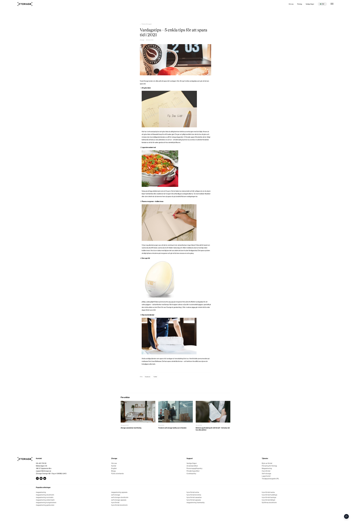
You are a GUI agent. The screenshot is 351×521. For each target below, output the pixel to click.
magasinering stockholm (45, 495)
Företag (299, 4)
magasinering (41, 492)
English (114, 468)
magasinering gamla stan (45, 505)
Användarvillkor (192, 466)
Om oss (291, 4)
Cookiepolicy (191, 473)
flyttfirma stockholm (269, 502)
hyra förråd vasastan (194, 497)
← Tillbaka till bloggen (146, 24)
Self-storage (266, 473)
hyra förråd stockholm (119, 505)
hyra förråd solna (193, 492)
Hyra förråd (266, 471)
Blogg (113, 471)
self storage (115, 495)
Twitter (155, 376)
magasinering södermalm (45, 500)
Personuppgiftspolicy (194, 468)
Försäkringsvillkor (193, 471)
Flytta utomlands (117, 473)
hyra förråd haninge (269, 497)
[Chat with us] (346, 516)
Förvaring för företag (269, 466)
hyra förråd (115, 502)
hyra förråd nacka (268, 492)
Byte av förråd (267, 463)
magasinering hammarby (196, 502)
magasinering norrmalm (44, 497)
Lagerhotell (266, 476)
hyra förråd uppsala (194, 500)
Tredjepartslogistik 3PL (270, 479)
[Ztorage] (25, 4)
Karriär (113, 466)
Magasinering (267, 468)
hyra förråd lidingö (268, 500)
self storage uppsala (118, 500)
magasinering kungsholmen (46, 502)
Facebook (147, 376)
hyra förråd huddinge (269, 495)
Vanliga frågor (310, 4)
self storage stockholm (119, 497)
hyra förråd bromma (194, 495)
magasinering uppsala (119, 492)
